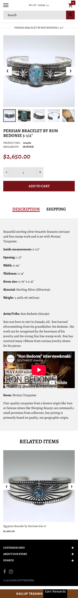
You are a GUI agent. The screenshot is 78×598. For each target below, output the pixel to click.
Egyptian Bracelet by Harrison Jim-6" (24, 526)
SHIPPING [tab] (56, 209)
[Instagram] (11, 572)
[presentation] (6, 486)
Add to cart (39, 186)
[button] (39, 593)
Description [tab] (26, 209)
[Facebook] (4, 572)
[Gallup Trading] (39, 5)
